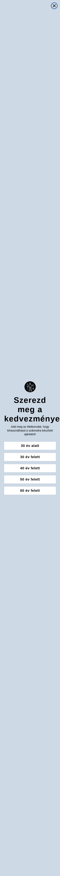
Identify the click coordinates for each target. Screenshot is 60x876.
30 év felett (30, 457)
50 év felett (30, 479)
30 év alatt (30, 446)
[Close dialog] (54, 6)
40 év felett (30, 468)
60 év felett (30, 491)
